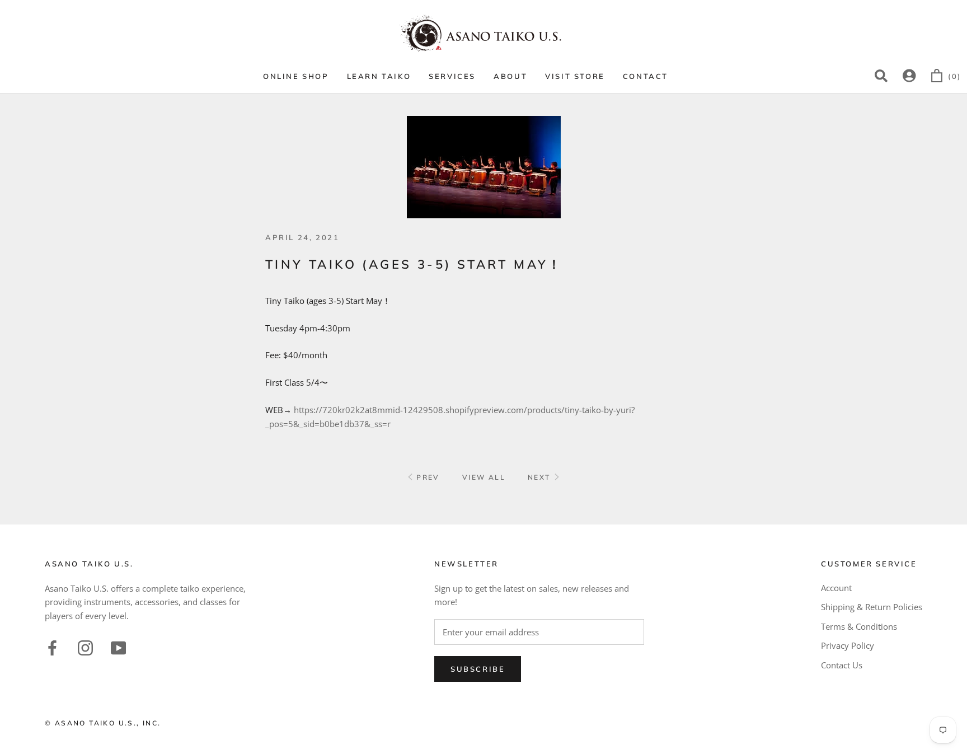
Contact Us (841, 665)
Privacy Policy (847, 645)
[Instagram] (85, 646)
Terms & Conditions (859, 626)
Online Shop (296, 76)
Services (452, 76)
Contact (645, 76)
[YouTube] (118, 646)
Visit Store (575, 76)
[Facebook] (52, 646)
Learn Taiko (379, 76)
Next (540, 477)
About (510, 76)
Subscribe (477, 668)
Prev (427, 477)
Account (836, 587)
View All (483, 477)
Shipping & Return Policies (871, 606)
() (954, 76)
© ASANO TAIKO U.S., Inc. (103, 723)
